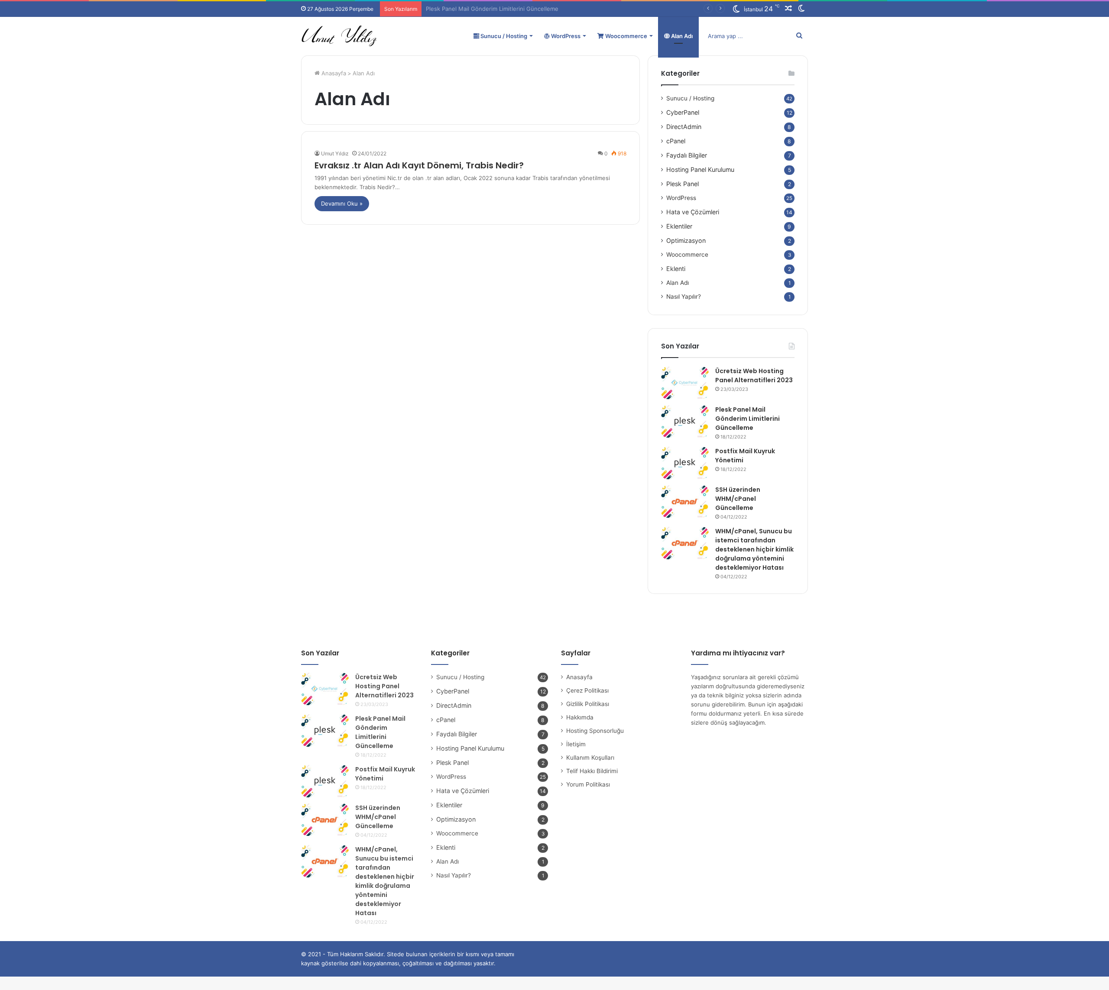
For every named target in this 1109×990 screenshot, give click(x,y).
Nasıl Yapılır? (683, 296)
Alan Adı (681, 35)
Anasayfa (333, 73)
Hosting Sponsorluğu (595, 730)
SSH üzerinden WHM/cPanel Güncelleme (737, 498)
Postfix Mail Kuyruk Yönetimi (464, 8)
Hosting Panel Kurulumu (700, 169)
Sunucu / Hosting (503, 35)
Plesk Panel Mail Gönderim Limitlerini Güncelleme (747, 418)
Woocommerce (625, 35)
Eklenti (675, 268)
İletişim (576, 744)
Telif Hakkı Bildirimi (592, 770)
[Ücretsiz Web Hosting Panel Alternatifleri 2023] (685, 383)
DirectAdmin (683, 126)
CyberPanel (682, 112)
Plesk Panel (682, 183)
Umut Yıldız (335, 153)
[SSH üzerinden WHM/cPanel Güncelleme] (685, 501)
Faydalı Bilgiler (686, 155)
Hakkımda (579, 717)
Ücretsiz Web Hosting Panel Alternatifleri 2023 (754, 375)
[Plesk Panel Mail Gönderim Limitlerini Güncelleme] (685, 421)
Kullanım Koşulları (590, 757)
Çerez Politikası (587, 690)
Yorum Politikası (588, 784)
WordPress (565, 35)
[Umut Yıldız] (339, 36)
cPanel (675, 141)
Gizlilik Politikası (587, 703)
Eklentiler (679, 226)
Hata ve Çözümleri (692, 212)
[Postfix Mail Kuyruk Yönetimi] (685, 463)
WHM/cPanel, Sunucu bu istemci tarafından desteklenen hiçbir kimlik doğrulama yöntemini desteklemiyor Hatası (754, 549)
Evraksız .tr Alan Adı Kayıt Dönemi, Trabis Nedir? (419, 165)
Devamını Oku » (342, 203)
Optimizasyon (686, 240)
